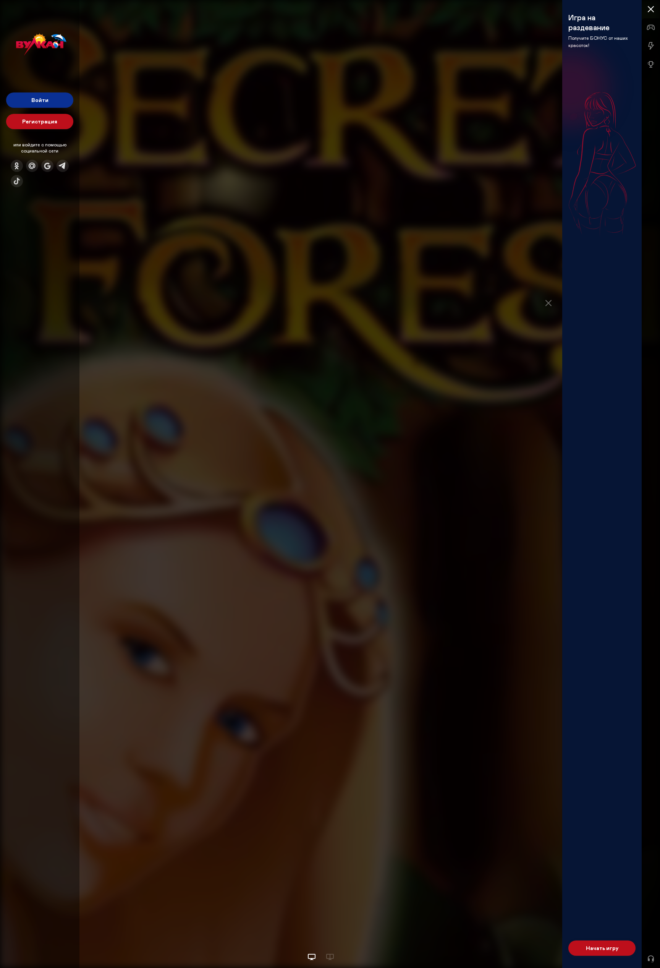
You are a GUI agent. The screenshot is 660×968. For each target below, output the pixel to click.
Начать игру (602, 948)
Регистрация (39, 121)
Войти (40, 100)
